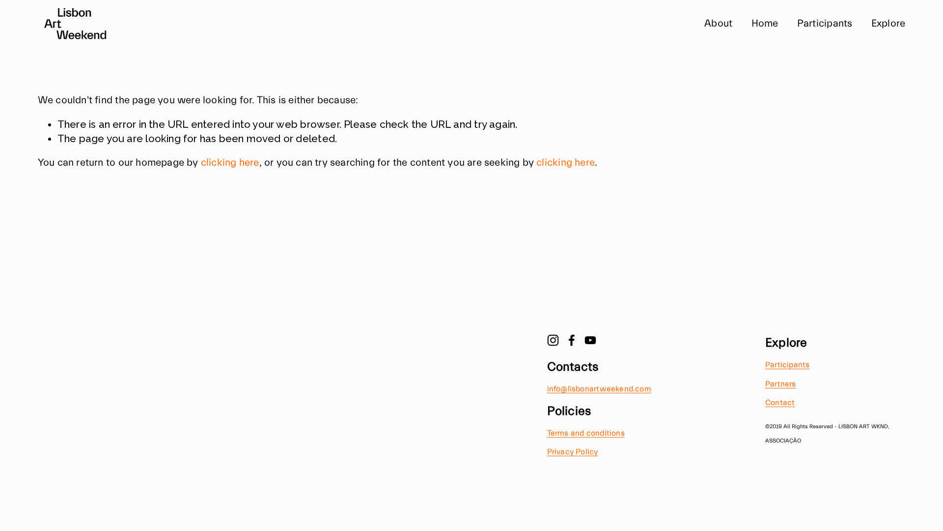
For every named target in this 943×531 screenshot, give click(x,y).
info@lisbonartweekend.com (599, 388)
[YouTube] (590, 340)
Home (764, 23)
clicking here (230, 162)
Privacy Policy (572, 451)
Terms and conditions (586, 433)
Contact (780, 402)
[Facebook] (572, 340)
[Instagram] (553, 340)
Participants (824, 23)
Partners (780, 384)
